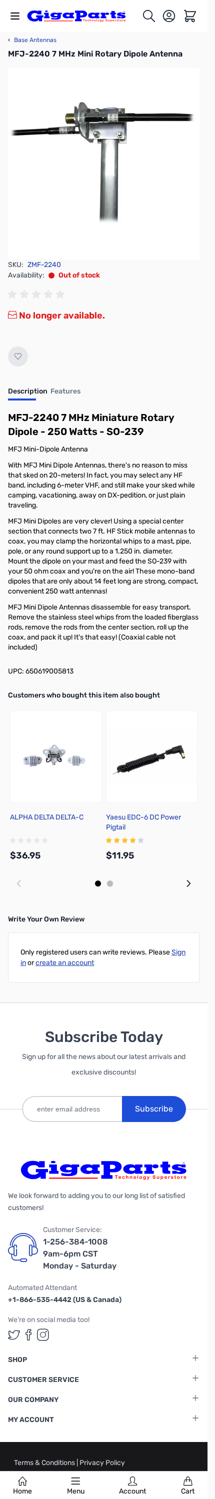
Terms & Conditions (45, 1462)
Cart (187, 1491)
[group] (38, 294)
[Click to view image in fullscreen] (104, 164)
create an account (65, 962)
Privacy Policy (102, 1462)
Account (132, 1491)
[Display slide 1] (98, 884)
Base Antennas (32, 40)
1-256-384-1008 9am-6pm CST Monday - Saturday (79, 1253)
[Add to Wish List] (18, 356)
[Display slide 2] (110, 884)
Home (22, 1491)
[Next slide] (189, 883)
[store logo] (82, 16)
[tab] (28, 394)
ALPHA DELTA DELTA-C (47, 817)
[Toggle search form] (149, 16)
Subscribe (154, 1109)
